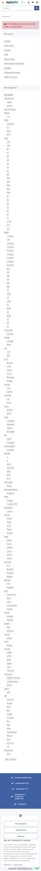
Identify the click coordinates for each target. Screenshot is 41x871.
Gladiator (11, 424)
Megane (10, 587)
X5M (9, 308)
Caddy (9, 714)
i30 (8, 399)
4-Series (10, 250)
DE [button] (22, 2)
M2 (8, 268)
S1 (8, 196)
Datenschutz (18, 864)
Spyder (10, 576)
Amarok (10, 699)
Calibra (10, 547)
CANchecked (12, 681)
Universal (8, 674)
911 (8, 565)
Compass (11, 420)
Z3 (8, 323)
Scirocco (10, 743)
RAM (9, 344)
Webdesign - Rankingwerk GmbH (21, 869)
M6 (8, 283)
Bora (9, 706)
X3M (9, 294)
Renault (7, 580)
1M (8, 239)
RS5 (8, 189)
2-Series (10, 243)
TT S (8, 225)
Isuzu (6, 406)
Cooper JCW (12, 504)
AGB (6, 54)
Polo (8, 739)
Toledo (10, 609)
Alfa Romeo (9, 98)
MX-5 (9, 464)
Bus (8, 710)
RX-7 (9, 478)
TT (8, 218)
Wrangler (11, 431)
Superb (10, 619)
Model (9, 645)
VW (5, 696)
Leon (9, 601)
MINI (6, 496)
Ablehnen (21, 836)
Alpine (7, 113)
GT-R (9, 131)
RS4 (8, 185)
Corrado (10, 717)
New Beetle (12, 732)
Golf (8, 725)
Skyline (10, 533)
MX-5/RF (10, 467)
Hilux (9, 659)
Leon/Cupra (12, 605)
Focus (9, 373)
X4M (9, 301)
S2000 (9, 391)
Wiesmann (8, 750)
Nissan (7, 515)
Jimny (9, 638)
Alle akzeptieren (21, 824)
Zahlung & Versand (12, 72)
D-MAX (10, 409)
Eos (8, 721)
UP (8, 746)
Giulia (9, 102)
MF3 (8, 754)
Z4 (8, 326)
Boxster (10, 569)
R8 (8, 174)
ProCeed (10, 442)
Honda (7, 384)
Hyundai (7, 395)
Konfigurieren (21, 830)
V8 (8, 228)
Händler (7, 68)
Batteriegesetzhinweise (14, 63)
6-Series (10, 257)
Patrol (9, 529)
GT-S (9, 134)
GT (8, 127)
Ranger (10, 381)
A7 (8, 170)
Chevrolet (8, 330)
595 (8, 355)
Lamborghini (9, 446)
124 (8, 352)
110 (8, 116)
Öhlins (9, 685)
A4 (8, 160)
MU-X (9, 413)
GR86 (9, 652)
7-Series (10, 261)
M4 (8, 276)
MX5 (9, 471)
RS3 (8, 181)
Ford (6, 359)
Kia (5, 435)
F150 (9, 366)
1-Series (10, 236)
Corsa (9, 551)
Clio (8, 583)
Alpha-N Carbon (13, 677)
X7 (8, 319)
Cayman (10, 572)
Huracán (10, 449)
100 (8, 142)
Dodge (7, 337)
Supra (9, 663)
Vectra (9, 554)
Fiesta (9, 370)
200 (8, 145)
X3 (8, 290)
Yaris (9, 667)
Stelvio (9, 105)
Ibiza (9, 598)
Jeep (6, 417)
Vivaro (9, 558)
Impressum (7, 864)
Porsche (7, 562)
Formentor (11, 594)
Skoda (6, 612)
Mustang (10, 377)
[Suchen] (36, 8)
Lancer (10, 511)
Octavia (10, 616)
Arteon (10, 703)
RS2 (8, 178)
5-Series (10, 254)
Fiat (5, 348)
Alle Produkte (10, 109)
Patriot (9, 428)
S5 (8, 210)
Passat (9, 735)
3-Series (10, 247)
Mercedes (8, 482)
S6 (8, 214)
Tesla (6, 641)
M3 (8, 272)
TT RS (9, 221)
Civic (9, 388)
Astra (9, 544)
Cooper (10, 500)
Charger (10, 341)
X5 (8, 305)
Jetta (9, 728)
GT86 (9, 656)
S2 (8, 199)
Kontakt (7, 41)
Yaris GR (10, 670)
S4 (8, 207)
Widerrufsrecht (10, 77)
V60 (8, 692)
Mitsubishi (8, 507)
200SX (9, 518)
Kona (9, 402)
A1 (8, 152)
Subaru (7, 623)
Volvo (6, 688)
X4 (8, 297)
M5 (8, 279)
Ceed (9, 438)
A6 (8, 167)
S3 (8, 203)
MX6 (9, 475)
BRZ (8, 627)
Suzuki (7, 634)
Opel (6, 536)
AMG (6, 120)
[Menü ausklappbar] (3, 1)
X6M (9, 315)
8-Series (10, 265)
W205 (9, 486)
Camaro (10, 333)
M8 (8, 286)
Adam (9, 540)
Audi (6, 138)
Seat (6, 591)
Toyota (7, 648)
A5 (8, 163)
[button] (29, 2)
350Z (9, 522)
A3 (8, 156)
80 (8, 149)
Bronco (10, 362)
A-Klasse (10, 123)
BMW (6, 232)
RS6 (8, 192)
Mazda (7, 453)
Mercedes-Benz (10, 489)
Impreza (10, 630)
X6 (8, 312)
